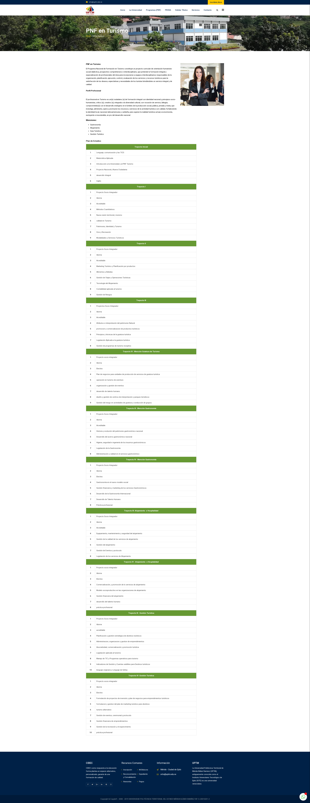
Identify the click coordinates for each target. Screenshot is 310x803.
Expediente (143, 774)
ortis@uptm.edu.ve (95, 2)
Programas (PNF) (153, 10)
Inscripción (127, 770)
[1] (303, 798)
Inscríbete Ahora (216, 2)
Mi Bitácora (143, 770)
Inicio (122, 10)
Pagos (141, 781)
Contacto (208, 10)
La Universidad (135, 10)
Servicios (196, 10)
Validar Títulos (181, 10)
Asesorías (127, 781)
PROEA (168, 10)
